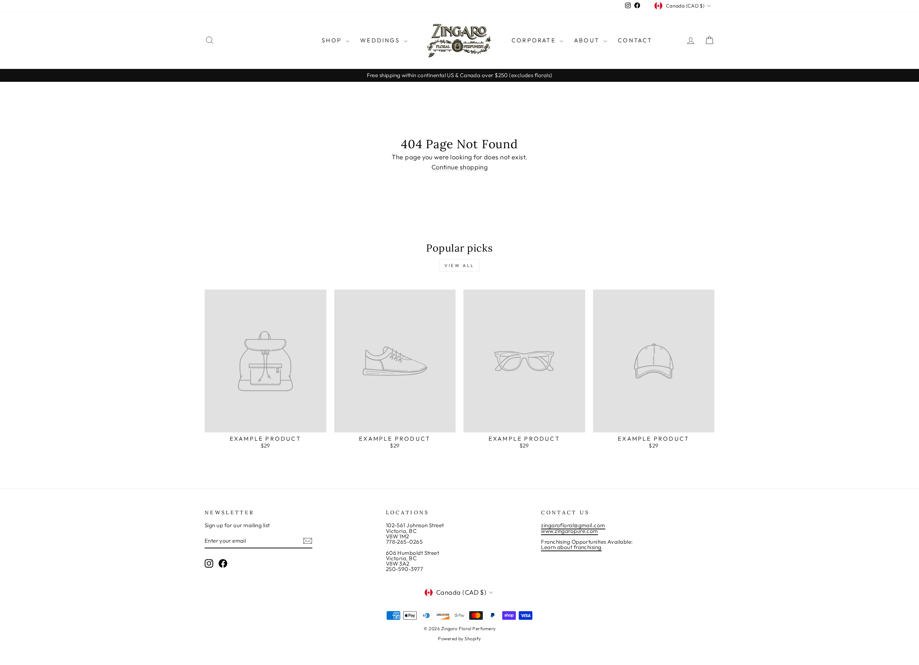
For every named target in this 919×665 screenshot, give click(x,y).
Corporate (535, 40)
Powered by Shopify (459, 638)
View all (459, 265)
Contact (635, 40)
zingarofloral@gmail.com (573, 525)
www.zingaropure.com (569, 531)
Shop (333, 40)
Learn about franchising (571, 547)
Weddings (381, 40)
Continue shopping (459, 167)
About (588, 40)
